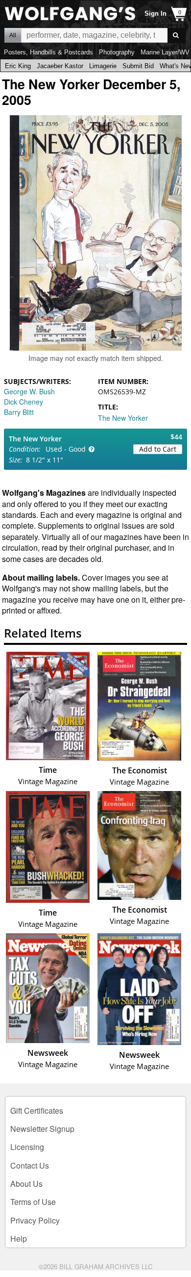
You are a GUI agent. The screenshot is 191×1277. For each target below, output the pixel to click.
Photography (117, 52)
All (12, 35)
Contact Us (29, 1165)
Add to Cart (157, 449)
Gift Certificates (36, 1110)
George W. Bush (29, 391)
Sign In (155, 13)
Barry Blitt (19, 412)
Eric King (18, 66)
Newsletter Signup (42, 1128)
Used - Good (66, 449)
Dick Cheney (23, 402)
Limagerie (103, 66)
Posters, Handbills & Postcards (48, 52)
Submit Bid (138, 66)
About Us (26, 1183)
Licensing (27, 1146)
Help (18, 1238)
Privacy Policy (35, 1220)
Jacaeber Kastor (60, 66)
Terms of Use (33, 1201)
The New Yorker (123, 418)
